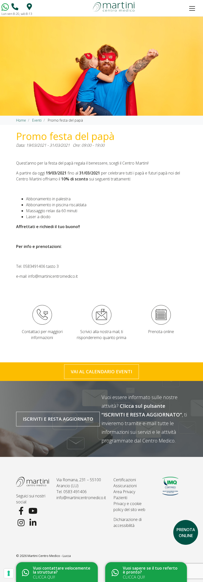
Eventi (37, 120)
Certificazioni (124, 479)
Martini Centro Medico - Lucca (49, 555)
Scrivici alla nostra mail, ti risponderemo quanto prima (101, 334)
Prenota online (161, 331)
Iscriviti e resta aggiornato (58, 419)
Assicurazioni (125, 485)
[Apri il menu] (192, 8)
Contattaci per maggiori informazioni (42, 334)
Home (21, 120)
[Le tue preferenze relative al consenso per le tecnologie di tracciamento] (8, 573)
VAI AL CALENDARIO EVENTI (101, 372)
